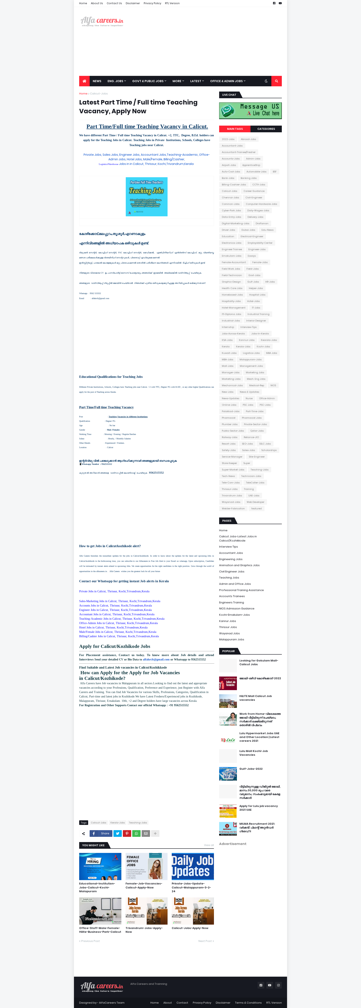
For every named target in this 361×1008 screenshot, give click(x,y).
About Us (97, 3)
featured (256, 508)
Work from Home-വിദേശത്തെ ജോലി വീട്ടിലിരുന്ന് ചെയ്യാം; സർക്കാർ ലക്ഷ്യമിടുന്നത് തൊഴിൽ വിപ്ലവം (260, 719)
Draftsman (262, 223)
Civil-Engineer (253, 197)
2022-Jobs (228, 139)
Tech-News (228, 476)
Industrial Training (258, 314)
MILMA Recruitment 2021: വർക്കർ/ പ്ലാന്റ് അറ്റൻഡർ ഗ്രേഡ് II (257, 827)
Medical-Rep (256, 385)
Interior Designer (256, 320)
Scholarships (269, 450)
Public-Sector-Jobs (233, 430)
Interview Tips (228, 547)
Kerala (226, 346)
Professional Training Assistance (241, 590)
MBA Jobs (271, 353)
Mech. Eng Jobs (256, 379)
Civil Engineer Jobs (231, 571)
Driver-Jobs (228, 230)
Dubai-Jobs (248, 230)
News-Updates (230, 398)
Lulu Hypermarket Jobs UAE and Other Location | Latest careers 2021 (259, 737)
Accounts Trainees (232, 596)
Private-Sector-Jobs (255, 424)
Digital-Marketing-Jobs (235, 223)
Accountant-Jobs (232, 145)
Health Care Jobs (232, 288)
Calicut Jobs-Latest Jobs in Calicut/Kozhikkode (238, 538)
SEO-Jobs (247, 443)
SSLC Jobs (265, 443)
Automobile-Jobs (256, 171)
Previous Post (90, 941)
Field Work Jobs (231, 268)
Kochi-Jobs (263, 346)
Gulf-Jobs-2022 (251, 769)
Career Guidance (254, 191)
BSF (275, 171)
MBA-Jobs (227, 359)
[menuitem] (84, 81)
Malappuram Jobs (231, 639)
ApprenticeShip (251, 165)
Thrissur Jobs (228, 627)
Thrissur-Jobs (230, 489)
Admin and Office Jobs (235, 584)
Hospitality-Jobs (231, 301)
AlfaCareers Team (112, 1003)
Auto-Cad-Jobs (231, 171)
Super (246, 463)
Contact (182, 1003)
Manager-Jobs (230, 372)
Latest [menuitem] (195, 81)
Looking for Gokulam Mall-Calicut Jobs (258, 662)
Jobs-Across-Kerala (233, 333)
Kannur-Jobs (246, 340)
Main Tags (235, 129)
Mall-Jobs (227, 366)
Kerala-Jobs (118, 822)
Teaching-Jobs (138, 822)
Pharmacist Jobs (252, 417)
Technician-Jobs (251, 476)
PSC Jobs (248, 405)
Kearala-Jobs (269, 340)
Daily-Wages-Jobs (258, 210)
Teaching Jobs (229, 578)
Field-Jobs (253, 268)
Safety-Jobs (229, 450)
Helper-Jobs (256, 288)
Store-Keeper (229, 463)
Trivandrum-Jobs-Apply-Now (144, 930)
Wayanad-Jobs (231, 502)
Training (249, 489)
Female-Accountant (234, 262)
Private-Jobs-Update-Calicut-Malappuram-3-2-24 (191, 887)
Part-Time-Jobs (254, 411)
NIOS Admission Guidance (236, 608)
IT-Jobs (256, 307)
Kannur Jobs (227, 621)
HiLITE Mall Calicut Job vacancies (255, 698)
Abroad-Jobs (248, 139)
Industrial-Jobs (231, 320)
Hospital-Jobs (257, 294)
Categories (266, 129)
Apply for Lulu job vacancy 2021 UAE (258, 808)
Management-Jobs (251, 366)
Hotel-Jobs (253, 301)
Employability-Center (260, 243)
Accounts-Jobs (231, 158)
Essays (252, 255)
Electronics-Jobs (231, 243)
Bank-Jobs (228, 178)
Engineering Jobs (231, 559)
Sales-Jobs (248, 450)
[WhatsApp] (136, 833)
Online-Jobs (229, 405)
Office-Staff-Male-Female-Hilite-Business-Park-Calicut (100, 930)
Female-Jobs (260, 262)
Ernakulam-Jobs (231, 255)
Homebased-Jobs (232, 294)
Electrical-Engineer (252, 236)
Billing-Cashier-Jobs (234, 184)
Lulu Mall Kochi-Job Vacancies (253, 753)
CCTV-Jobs (258, 184)
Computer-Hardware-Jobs (261, 204)
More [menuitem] (177, 81)
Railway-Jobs (229, 437)
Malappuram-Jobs (251, 359)
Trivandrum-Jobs (232, 495)
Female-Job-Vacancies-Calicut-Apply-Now (144, 885)
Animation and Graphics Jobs (239, 565)
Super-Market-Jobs (233, 469)
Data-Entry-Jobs (231, 217)
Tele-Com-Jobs (231, 482)
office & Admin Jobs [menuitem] (226, 81)
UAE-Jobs (253, 495)
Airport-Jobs (229, 165)
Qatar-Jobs (257, 430)
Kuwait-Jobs (229, 353)
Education (228, 236)
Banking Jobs (249, 178)
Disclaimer (133, 3)
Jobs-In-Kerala (260, 333)
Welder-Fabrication (233, 508)
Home (83, 3)
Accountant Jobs (231, 553)
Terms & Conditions (248, 1003)
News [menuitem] (97, 81)
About (167, 1003)
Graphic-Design (231, 281)
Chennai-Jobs (230, 197)
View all (209, 845)
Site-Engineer (257, 456)
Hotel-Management (233, 307)
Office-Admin (267, 398)
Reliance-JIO (251, 437)
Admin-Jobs (253, 158)
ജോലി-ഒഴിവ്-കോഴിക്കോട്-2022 (260, 678)
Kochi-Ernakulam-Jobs (234, 615)
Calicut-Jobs (99, 94)
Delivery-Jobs (255, 217)
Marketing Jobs (255, 372)
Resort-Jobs (228, 443)
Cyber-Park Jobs (231, 210)
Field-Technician (232, 275)
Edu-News (267, 230)
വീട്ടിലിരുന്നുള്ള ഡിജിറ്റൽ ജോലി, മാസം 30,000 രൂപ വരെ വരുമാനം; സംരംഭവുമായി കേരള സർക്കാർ (259, 792)
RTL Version (172, 3)
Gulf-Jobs (253, 281)
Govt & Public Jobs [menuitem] (148, 81)
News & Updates (249, 392)
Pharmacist (228, 417)
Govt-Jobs (254, 275)
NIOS (273, 385)
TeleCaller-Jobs (255, 482)
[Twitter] (117, 833)
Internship (228, 327)
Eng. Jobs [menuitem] (115, 81)
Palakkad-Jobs (230, 411)
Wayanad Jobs (229, 633)
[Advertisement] (206, 41)
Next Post (205, 941)
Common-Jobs (230, 204)
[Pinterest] (127, 833)
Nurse (249, 398)
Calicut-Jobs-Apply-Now (190, 928)
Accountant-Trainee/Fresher (238, 152)
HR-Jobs (270, 281)
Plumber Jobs (230, 424)
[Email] (146, 833)
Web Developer (255, 502)
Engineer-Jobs (257, 249)
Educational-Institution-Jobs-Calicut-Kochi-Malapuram (97, 887)
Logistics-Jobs (251, 353)
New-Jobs (227, 392)
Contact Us (114, 3)
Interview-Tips (248, 327)
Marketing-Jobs (231, 379)
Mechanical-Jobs (232, 385)
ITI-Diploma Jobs (231, 314)
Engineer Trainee (232, 249)
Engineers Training (231, 602)
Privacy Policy (152, 3)
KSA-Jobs (227, 340)
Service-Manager (232, 456)
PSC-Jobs (265, 405)
